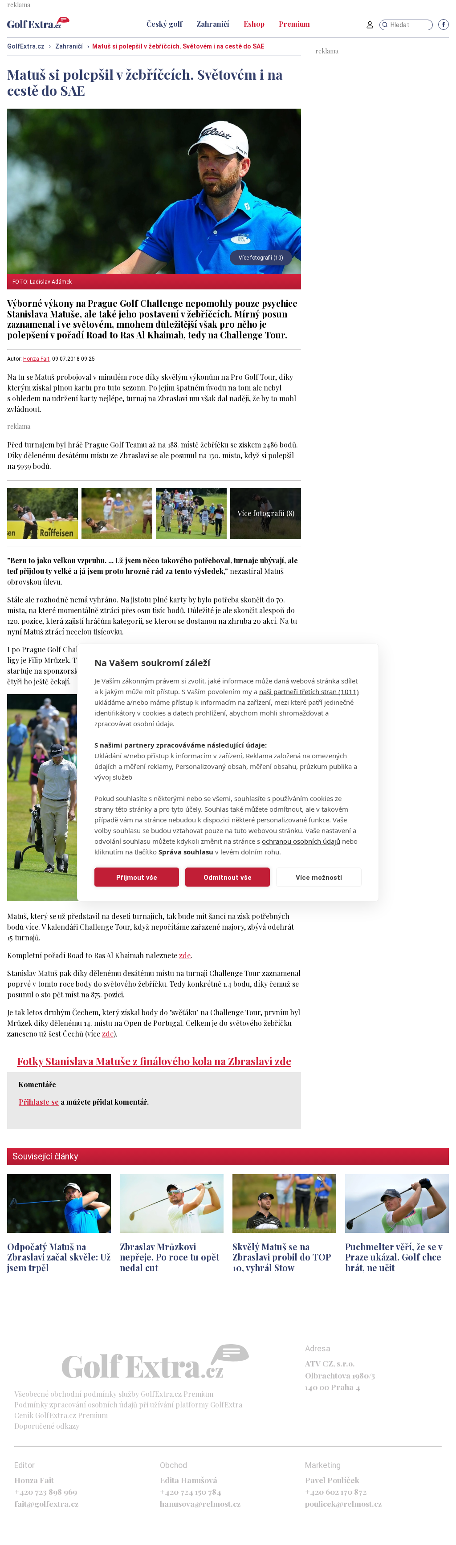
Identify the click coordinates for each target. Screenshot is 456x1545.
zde (185, 955)
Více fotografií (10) (261, 258)
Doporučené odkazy (46, 1426)
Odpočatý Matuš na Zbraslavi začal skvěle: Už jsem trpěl (58, 1257)
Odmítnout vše (228, 877)
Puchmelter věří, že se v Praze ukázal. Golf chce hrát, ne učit (393, 1257)
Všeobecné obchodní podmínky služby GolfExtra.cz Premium (113, 1394)
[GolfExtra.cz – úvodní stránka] (38, 22)
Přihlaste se (39, 1101)
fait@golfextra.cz (46, 1503)
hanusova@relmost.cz (200, 1503)
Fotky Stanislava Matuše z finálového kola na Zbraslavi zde (154, 1061)
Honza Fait (36, 359)
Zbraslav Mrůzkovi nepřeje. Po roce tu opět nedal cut (169, 1257)
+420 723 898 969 (45, 1491)
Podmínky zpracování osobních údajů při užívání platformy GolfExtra (128, 1404)
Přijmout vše (136, 877)
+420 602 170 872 (335, 1491)
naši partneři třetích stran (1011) (309, 691)
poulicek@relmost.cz (343, 1503)
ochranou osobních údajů (301, 841)
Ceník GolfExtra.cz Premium (61, 1415)
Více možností (319, 877)
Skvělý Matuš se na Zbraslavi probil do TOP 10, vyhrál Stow (281, 1257)
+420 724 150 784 (190, 1491)
